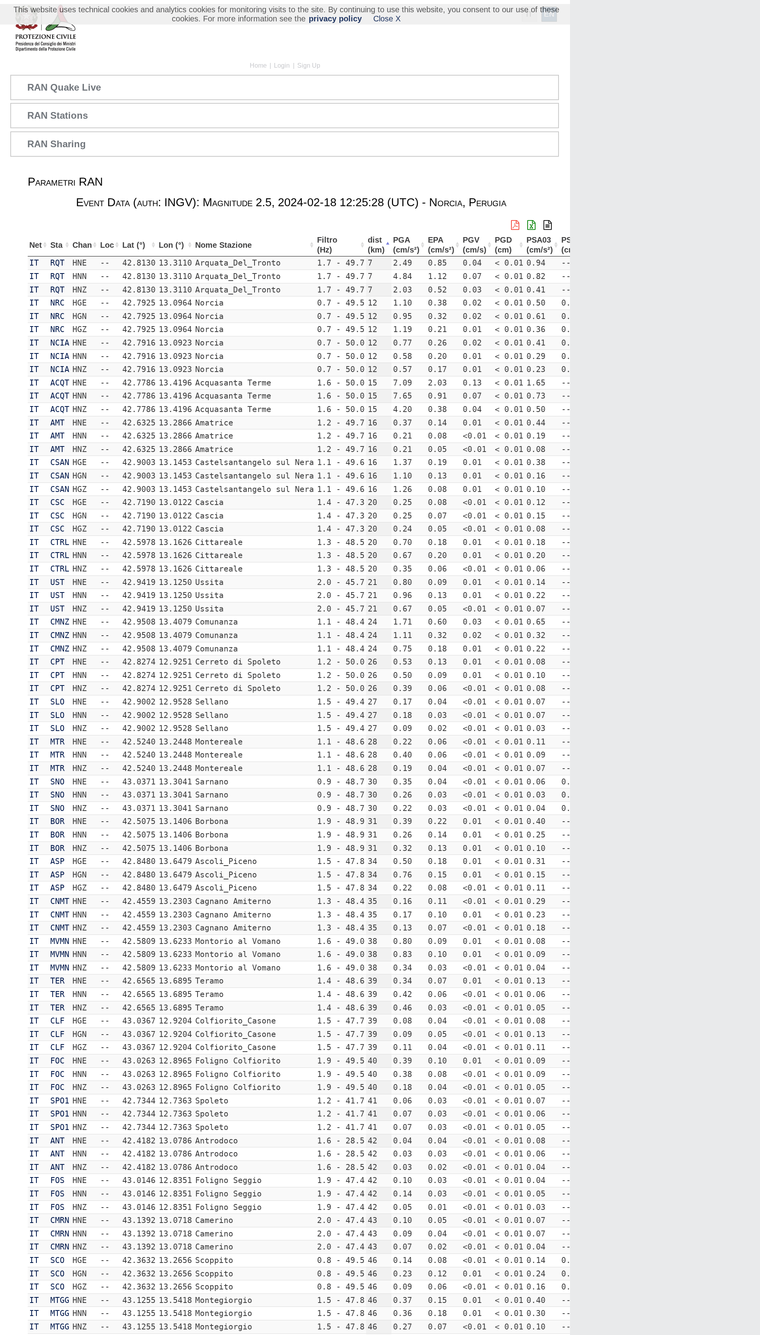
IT (34, 263)
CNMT (59, 901)
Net (35, 245)
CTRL (59, 542)
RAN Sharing (56, 144)
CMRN (59, 1220)
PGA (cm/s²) (406, 244)
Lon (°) (171, 245)
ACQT (59, 382)
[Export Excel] (531, 225)
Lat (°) (133, 245)
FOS (57, 1180)
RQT (57, 263)
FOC (57, 1060)
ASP (57, 861)
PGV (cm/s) (474, 244)
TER (57, 981)
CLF (57, 1020)
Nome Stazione (223, 245)
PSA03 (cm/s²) (539, 244)
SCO (57, 1260)
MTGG (59, 1300)
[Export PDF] (515, 225)
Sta (56, 245)
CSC (57, 502)
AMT (57, 422)
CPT (57, 662)
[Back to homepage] (45, 28)
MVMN (59, 941)
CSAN (59, 462)
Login (282, 65)
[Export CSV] (548, 225)
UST (57, 582)
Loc (107, 245)
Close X (387, 18)
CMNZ (59, 622)
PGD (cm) (503, 244)
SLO (57, 701)
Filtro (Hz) (327, 244)
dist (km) (376, 244)
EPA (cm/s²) (441, 244)
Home (258, 65)
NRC (57, 303)
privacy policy (335, 18)
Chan (82, 245)
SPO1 (59, 1100)
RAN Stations (57, 115)
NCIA (59, 343)
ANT (57, 1140)
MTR (57, 741)
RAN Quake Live (64, 87)
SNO (57, 781)
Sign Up (308, 65)
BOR (57, 821)
